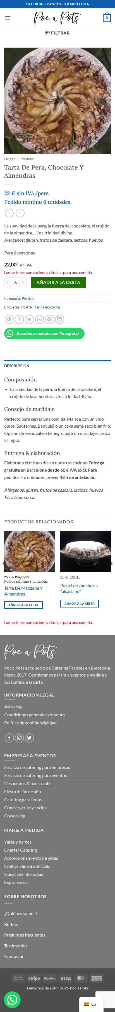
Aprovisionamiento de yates (31, 858)
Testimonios (15, 945)
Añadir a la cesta (58, 282)
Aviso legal (14, 706)
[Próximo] (110, 574)
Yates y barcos (18, 841)
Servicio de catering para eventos (35, 775)
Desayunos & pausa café (27, 783)
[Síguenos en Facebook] (9, 738)
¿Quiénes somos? (20, 913)
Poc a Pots (14, 667)
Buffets (11, 924)
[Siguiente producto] (9, 213)
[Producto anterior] (20, 213)
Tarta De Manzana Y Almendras (23, 590)
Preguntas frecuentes (24, 934)
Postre (26, 307)
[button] (7, 18)
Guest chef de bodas (23, 874)
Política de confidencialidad (30, 722)
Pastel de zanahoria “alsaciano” (79, 588)
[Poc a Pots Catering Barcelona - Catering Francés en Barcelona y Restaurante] (57, 18)
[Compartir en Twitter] (29, 319)
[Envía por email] (39, 319)
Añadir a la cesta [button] (23, 605)
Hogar (9, 159)
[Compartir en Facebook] (19, 319)
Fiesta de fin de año (22, 791)
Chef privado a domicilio (27, 866)
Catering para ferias (23, 799)
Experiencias (16, 882)
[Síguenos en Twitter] (29, 738)
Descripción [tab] (16, 366)
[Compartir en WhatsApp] (9, 319)
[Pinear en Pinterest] (49, 319)
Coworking (14, 815)
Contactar (14, 956)
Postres (26, 159)
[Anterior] (4, 574)
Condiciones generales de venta (34, 714)
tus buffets (14, 682)
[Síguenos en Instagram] (19, 738)
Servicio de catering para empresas (37, 767)
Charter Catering (20, 849)
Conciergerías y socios (25, 807)
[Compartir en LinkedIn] (59, 319)
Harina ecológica (46, 307)
